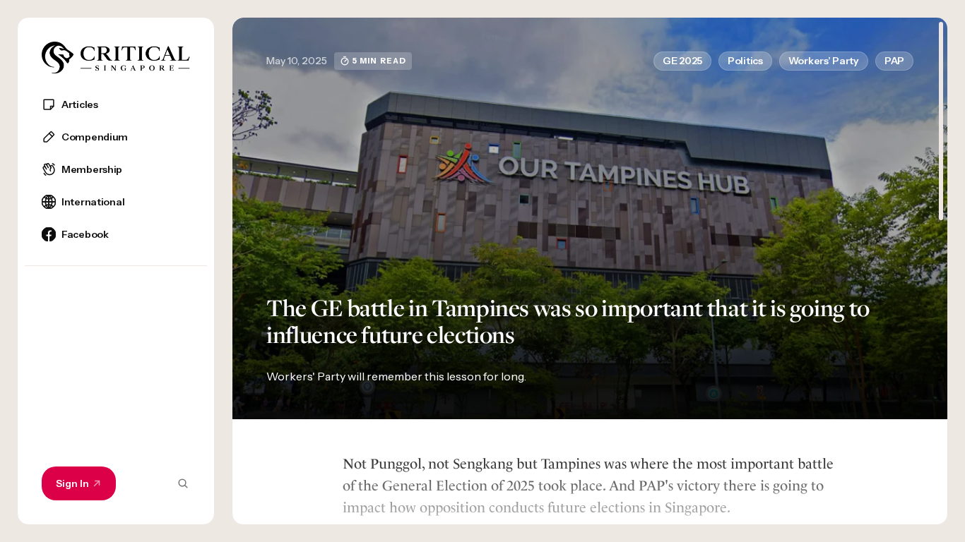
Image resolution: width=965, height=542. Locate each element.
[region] (116, 303)
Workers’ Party (823, 60)
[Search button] (183, 483)
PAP (894, 60)
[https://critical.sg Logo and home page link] (116, 57)
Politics (745, 60)
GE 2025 (682, 60)
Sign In (72, 483)
